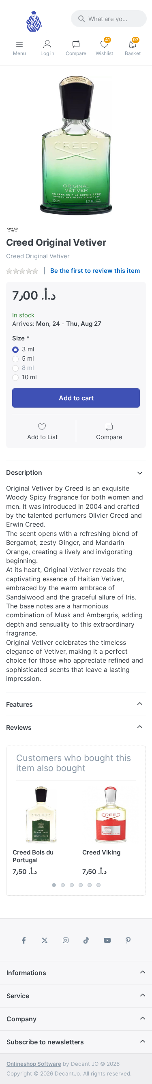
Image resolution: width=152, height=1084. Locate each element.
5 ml (28, 358)
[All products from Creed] (12, 229)
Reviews (19, 727)
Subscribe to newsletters (45, 1042)
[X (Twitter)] (45, 940)
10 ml (29, 377)
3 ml (28, 349)
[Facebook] (24, 940)
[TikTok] (87, 940)
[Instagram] (66, 940)
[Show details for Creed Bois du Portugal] (41, 815)
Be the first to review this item (95, 270)
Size (18, 338)
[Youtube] (107, 940)
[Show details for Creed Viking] (110, 815)
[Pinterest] (128, 940)
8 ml (28, 368)
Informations (26, 973)
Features (19, 704)
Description (24, 472)
